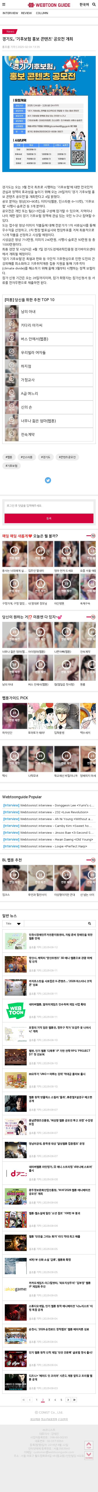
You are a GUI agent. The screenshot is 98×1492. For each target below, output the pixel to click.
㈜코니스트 (49, 1429)
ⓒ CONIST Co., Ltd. (49, 1412)
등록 (49, 518)
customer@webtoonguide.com (54, 1452)
